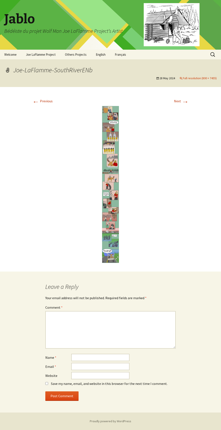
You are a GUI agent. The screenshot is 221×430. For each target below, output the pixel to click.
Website (51, 375)
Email (50, 366)
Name (50, 357)
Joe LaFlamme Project (41, 54)
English (101, 54)
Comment (54, 307)
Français (120, 54)
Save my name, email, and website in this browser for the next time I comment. (109, 383)
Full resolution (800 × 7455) (200, 78)
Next (181, 101)
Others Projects (76, 54)
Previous (42, 101)
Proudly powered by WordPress (110, 421)
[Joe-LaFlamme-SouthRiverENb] (110, 184)
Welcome (10, 54)
